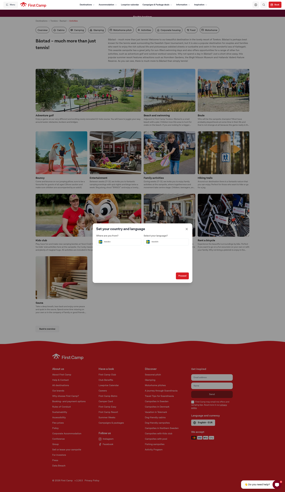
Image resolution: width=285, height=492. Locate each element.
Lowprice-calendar (130, 5)
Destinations (86, 5)
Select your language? (156, 236)
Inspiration (199, 5)
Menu (12, 5)
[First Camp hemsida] (33, 4)
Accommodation (106, 5)
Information (181, 5)
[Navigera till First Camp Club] (256, 5)
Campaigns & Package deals (155, 5)
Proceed (182, 276)
